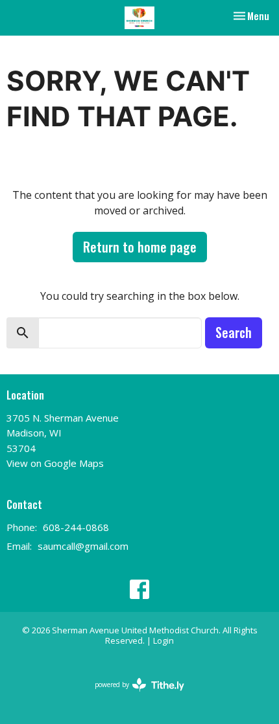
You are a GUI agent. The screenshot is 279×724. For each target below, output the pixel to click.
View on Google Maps (55, 463)
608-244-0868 (76, 527)
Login (163, 640)
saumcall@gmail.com (83, 545)
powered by (133, 695)
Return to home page (140, 246)
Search (233, 332)
